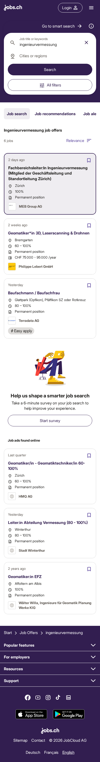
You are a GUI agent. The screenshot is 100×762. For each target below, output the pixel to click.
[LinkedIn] (68, 697)
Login (67, 7)
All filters (54, 85)
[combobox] (50, 42)
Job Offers (29, 632)
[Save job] (89, 160)
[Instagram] (48, 697)
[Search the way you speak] (91, 26)
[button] (62, 26)
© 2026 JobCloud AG (68, 740)
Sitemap (20, 740)
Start (8, 632)
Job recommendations (55, 113)
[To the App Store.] (31, 714)
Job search (17, 113)
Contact (38, 740)
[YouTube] (38, 697)
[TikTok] (58, 697)
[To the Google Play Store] (68, 714)
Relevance (75, 140)
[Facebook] (28, 697)
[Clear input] (86, 42)
